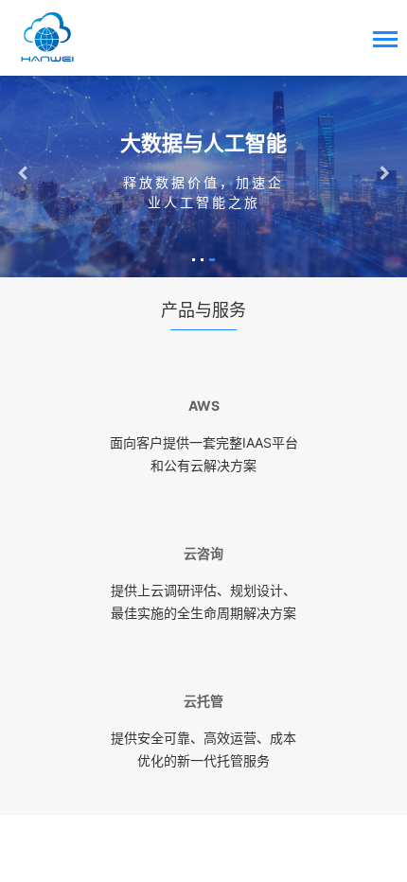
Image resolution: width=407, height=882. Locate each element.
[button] (193, 259)
